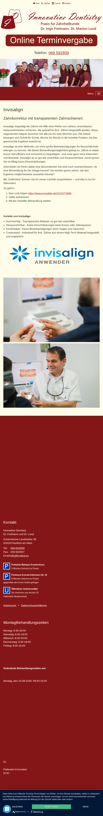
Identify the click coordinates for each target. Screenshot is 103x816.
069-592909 (17, 548)
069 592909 (59, 53)
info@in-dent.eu (19, 555)
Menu (90, 93)
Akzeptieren (51, 806)
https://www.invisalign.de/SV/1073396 (49, 193)
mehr (86, 806)
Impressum (9, 605)
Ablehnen (17, 806)
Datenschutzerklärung (34, 605)
